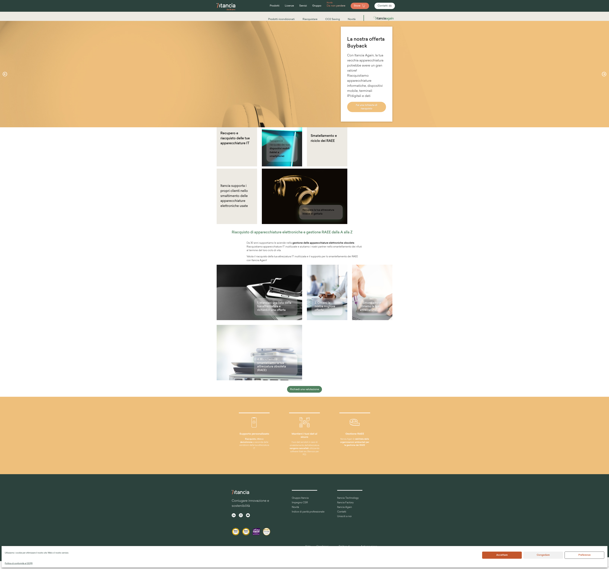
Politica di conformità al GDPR (19, 564)
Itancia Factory (345, 503)
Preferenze (584, 555)
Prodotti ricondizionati (281, 19)
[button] (4, 74)
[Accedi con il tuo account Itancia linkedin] (234, 515)
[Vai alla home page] (226, 10)
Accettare (502, 555)
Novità (352, 19)
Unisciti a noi (344, 516)
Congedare (543, 555)
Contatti (383, 6)
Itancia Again (344, 507)
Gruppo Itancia (300, 498)
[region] (304, 74)
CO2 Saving (332, 19)
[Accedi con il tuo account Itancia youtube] (248, 515)
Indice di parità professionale (308, 512)
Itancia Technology (348, 498)
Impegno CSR (300, 503)
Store (357, 6)
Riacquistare (310, 19)
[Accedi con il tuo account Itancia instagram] (241, 515)
